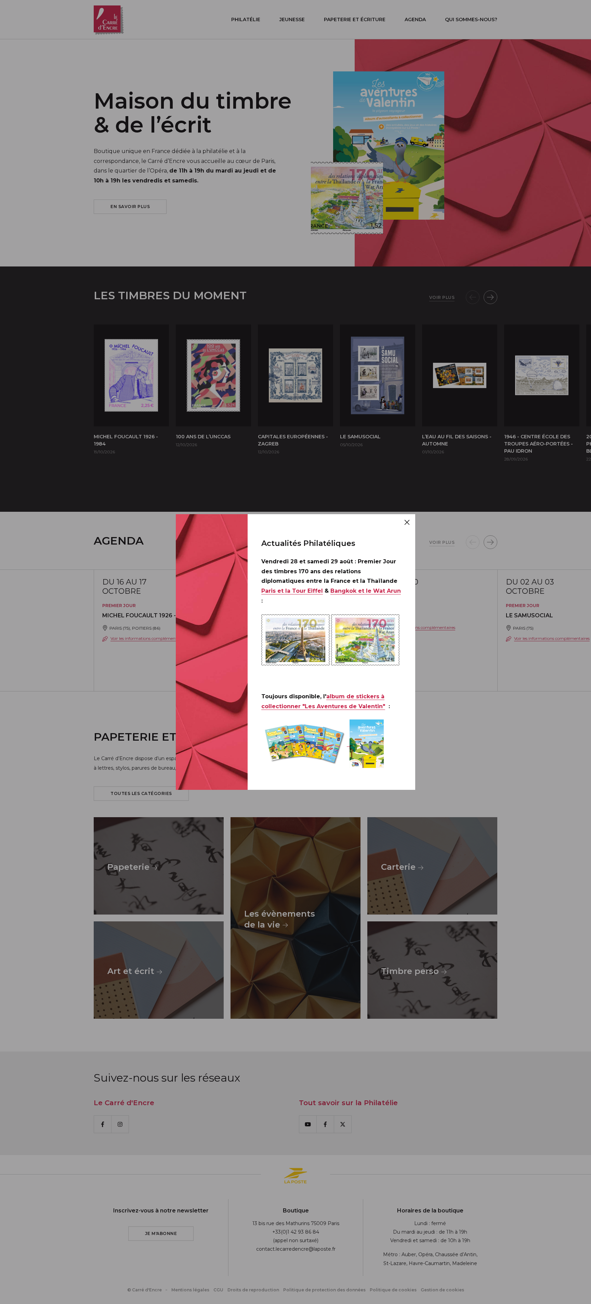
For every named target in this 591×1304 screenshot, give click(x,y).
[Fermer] (407, 522)
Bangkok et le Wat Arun (365, 591)
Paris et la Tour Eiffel (292, 591)
